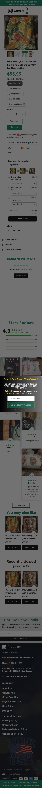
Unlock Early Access (21, 405)
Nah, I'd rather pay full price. (21, 409)
